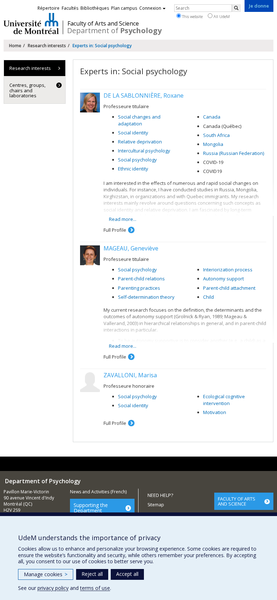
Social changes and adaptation (139, 120)
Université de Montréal (31, 23)
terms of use (95, 588)
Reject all (92, 573)
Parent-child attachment (229, 288)
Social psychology (137, 159)
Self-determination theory (146, 297)
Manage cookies (45, 574)
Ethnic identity (133, 168)
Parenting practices (139, 288)
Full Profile (115, 230)
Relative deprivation (140, 141)
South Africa (216, 135)
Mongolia (213, 144)
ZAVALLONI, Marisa (130, 375)
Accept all (127, 573)
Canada (211, 117)
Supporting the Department (91, 508)
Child (208, 297)
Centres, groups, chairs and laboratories (27, 90)
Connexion (150, 8)
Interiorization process (227, 269)
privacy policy (53, 588)
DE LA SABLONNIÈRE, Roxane (144, 95)
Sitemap (156, 505)
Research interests (47, 46)
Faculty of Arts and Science (103, 23)
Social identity (133, 132)
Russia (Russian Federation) (233, 153)
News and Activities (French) (98, 492)
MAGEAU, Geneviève (131, 248)
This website (192, 16)
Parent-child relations (141, 278)
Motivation (214, 412)
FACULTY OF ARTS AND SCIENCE (236, 501)
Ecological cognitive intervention (224, 399)
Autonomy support (223, 278)
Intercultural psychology (144, 150)
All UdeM (221, 16)
